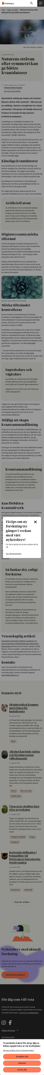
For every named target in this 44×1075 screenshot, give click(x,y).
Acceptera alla (22, 1056)
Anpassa (22, 1063)
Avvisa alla (22, 1070)
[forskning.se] (7, 3)
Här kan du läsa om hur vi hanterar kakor (18, 1050)
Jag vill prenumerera (13, 554)
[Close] (35, 522)
